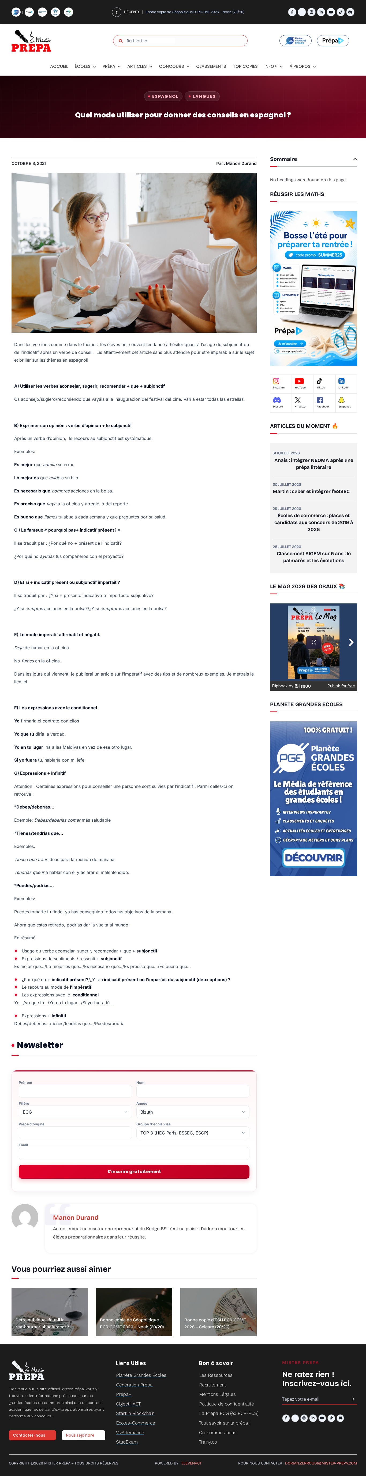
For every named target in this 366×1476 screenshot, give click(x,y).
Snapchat (344, 406)
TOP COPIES (245, 66)
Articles (137, 66)
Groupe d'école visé (153, 1124)
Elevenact (191, 1463)
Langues (204, 96)
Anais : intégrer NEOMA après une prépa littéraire (313, 463)
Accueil (59, 66)
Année (142, 1104)
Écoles (83, 66)
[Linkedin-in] (321, 12)
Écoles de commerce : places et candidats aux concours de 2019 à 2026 (313, 522)
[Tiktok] (341, 12)
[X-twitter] (302, 12)
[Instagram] (311, 12)
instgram (279, 387)
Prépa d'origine (31, 1124)
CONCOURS (171, 66)
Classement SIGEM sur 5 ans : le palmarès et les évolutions (314, 557)
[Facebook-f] (292, 12)
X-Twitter (301, 406)
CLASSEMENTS (211, 66)
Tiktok (321, 387)
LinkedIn (343, 387)
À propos (300, 66)
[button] (355, 159)
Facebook (323, 406)
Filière (24, 1104)
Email (23, 1145)
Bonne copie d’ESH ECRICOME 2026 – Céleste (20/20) (188, 12)
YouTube (300, 387)
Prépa (109, 66)
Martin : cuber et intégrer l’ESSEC (311, 491)
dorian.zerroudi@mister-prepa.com (321, 1463)
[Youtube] (331, 12)
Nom (140, 1083)
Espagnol (165, 96)
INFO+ (270, 66)
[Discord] (350, 12)
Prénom (25, 1083)
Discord (278, 406)
